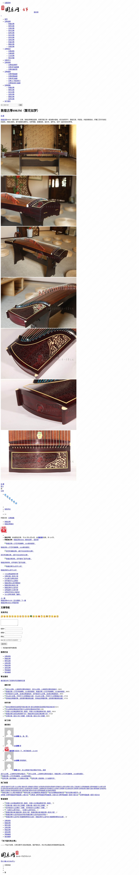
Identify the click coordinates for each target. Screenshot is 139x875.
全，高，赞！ (21, 736)
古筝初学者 (25, 790)
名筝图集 (8, 85)
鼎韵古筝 (11, 44)
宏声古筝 (11, 33)
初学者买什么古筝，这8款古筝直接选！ (46, 694)
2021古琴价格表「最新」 (13, 594)
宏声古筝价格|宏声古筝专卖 (10, 788)
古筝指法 (7, 790)
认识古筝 (11, 55)
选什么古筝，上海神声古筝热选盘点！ (45, 689)
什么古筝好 (18, 786)
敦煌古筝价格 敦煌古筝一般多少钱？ (43, 812)
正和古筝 (11, 28)
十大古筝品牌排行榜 (11, 574)
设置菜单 (8, 3)
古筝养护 (35, 788)
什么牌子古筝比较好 (11, 578)
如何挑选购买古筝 (16, 790)
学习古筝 (11, 786)
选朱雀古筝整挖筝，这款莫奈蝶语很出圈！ (49, 698)
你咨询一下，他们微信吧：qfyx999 (23, 751)
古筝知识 (8, 49)
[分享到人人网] (14, 501)
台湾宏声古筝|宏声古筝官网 (47, 786)
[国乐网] (17, 857)
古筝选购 (11, 51)
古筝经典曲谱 (12, 76)
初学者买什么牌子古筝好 (62, 786)
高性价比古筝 (33, 790)
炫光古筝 (11, 35)
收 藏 (2, 116)
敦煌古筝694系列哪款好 (12, 583)
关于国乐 (8, 101)
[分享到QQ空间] (7, 496)
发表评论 (8, 509)
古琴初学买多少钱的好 (12, 592)
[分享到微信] (16, 503)
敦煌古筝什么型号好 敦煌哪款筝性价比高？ (50, 817)
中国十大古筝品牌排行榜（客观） (40, 711)
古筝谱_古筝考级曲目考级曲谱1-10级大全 (14, 795)
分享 (2, 491)
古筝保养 (11, 53)
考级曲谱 (8, 670)
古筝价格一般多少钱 (11, 576)
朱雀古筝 (11, 42)
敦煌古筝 (11, 24)
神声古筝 (11, 26)
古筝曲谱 (8, 71)
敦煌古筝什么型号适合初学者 (36, 814)
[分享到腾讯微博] (12, 500)
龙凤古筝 (11, 40)
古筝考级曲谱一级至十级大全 (68, 795)
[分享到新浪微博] (9, 498)
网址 (2, 636)
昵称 (3, 629)
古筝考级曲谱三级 (42, 790)
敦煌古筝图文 (9, 524)
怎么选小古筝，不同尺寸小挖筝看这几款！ (49, 696)
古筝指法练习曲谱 (14, 83)
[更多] (5, 495)
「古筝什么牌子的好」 (29, 810)
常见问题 (11, 58)
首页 (6, 19)
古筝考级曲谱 (12, 74)
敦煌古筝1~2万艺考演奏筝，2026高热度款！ (15, 547)
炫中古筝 (11, 37)
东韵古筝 (11, 46)
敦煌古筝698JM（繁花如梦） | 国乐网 (26, 540)
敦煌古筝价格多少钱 (11, 585)
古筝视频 (8, 62)
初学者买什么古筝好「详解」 (36, 808)
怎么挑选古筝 (69, 788)
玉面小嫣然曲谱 (94, 788)
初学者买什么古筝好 (11, 581)
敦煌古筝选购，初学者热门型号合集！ (13, 562)
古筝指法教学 (12, 65)
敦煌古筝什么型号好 (11, 587)
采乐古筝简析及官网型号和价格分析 (43, 707)
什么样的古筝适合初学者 (31, 709)
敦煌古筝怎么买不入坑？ (9, 570)
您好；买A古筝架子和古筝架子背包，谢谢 (30, 770)
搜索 (20, 105)
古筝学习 (8, 60)
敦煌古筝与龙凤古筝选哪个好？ (38, 714)
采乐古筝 (11, 30)
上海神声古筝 (43, 788)
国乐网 (40, 537)
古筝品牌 (8, 21)
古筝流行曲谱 (12, 78)
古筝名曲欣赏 (12, 69)
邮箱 (3, 632)
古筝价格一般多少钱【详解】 (36, 716)
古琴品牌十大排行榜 (11, 590)
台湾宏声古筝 (29, 788)
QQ (2, 640)
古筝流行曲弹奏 (13, 67)
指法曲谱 (8, 672)
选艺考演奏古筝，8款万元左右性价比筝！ (15, 555)
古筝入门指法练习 (14, 81)
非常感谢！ (20, 760)
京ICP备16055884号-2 (8, 861)
